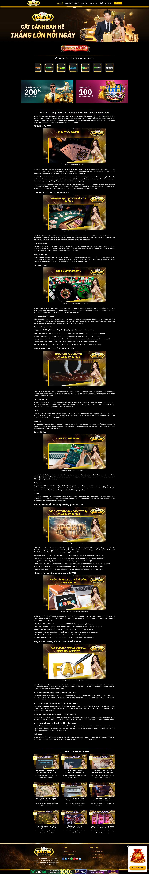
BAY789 (36, 858)
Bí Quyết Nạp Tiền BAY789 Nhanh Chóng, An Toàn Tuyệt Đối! (46, 799)
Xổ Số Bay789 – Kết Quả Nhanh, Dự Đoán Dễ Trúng (74, 827)
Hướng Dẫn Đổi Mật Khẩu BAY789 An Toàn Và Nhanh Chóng (102, 799)
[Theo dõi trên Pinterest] (74, 858)
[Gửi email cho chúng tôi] (68, 858)
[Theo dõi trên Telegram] (80, 858)
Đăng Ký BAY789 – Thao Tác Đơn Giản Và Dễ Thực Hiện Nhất (74, 771)
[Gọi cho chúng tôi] (71, 858)
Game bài (84, 3)
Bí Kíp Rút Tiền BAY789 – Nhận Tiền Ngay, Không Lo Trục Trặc (74, 799)
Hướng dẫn (108, 3)
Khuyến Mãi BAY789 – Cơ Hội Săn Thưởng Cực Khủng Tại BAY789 (46, 827)
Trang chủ (60, 3)
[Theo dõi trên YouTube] (77, 858)
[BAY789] (36, 3)
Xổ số (101, 3)
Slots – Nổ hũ (93, 3)
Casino (76, 3)
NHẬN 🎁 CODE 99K (137, 867)
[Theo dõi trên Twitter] (66, 858)
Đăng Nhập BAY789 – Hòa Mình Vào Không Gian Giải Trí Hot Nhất (102, 771)
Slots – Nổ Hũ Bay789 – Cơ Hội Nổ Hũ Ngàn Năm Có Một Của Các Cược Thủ (102, 827)
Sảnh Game (68, 3)
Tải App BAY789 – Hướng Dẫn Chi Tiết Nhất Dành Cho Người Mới (46, 771)
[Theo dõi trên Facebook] (63, 858)
